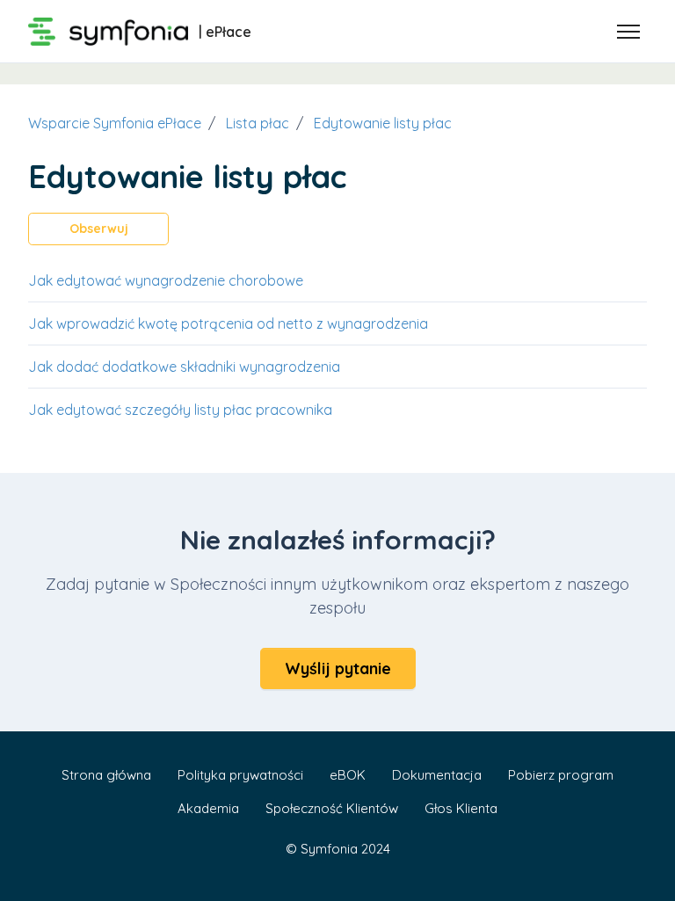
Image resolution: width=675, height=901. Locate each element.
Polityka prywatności (240, 775)
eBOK (348, 775)
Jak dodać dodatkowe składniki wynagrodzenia (184, 366)
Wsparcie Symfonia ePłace (114, 123)
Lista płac (257, 123)
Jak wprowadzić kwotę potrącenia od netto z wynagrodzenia (228, 323)
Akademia (208, 808)
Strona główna (106, 775)
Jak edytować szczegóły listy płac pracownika (180, 409)
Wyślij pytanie (338, 668)
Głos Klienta (461, 808)
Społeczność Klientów (331, 808)
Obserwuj (98, 228)
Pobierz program (560, 775)
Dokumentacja (437, 775)
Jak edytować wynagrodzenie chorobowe (165, 280)
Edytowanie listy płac (383, 123)
